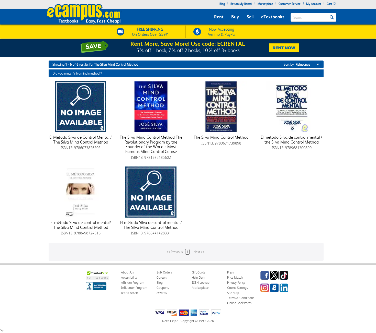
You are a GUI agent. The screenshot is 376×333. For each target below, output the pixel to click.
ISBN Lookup (200, 282)
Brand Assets (129, 293)
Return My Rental (241, 4)
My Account (313, 4)
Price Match (235, 277)
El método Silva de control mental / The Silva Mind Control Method (151, 225)
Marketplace (265, 4)
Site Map (233, 293)
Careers (162, 277)
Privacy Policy (236, 282)
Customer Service (290, 4)
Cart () (331, 4)
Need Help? (170, 321)
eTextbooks (272, 16)
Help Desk (198, 277)
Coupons (163, 288)
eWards (162, 293)
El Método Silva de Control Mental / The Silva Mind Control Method (80, 140)
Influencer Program (134, 288)
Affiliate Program (132, 282)
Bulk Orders (164, 272)
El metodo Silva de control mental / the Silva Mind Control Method (291, 140)
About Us (127, 272)
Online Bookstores (239, 303)
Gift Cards (198, 272)
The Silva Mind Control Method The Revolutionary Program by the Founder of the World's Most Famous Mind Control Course (151, 144)
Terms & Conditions (240, 298)
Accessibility (129, 277)
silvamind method (86, 73)
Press (230, 272)
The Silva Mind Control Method (221, 137)
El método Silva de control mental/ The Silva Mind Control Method (80, 225)
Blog (222, 4)
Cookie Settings (237, 288)
